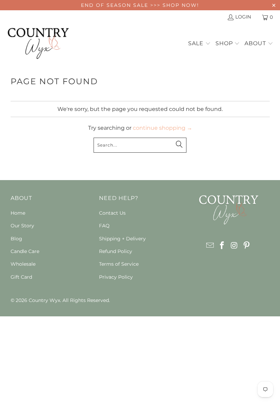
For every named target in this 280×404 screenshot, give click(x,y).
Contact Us (112, 213)
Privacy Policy (116, 277)
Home (18, 213)
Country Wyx (44, 300)
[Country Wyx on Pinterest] (246, 245)
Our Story (22, 226)
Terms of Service (119, 264)
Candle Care (25, 251)
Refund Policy (115, 251)
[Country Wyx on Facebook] (222, 245)
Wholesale (23, 264)
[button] (199, 44)
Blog (16, 239)
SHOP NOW (180, 5)
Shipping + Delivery (122, 239)
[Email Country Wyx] (210, 245)
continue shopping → (162, 128)
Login (243, 17)
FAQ (104, 226)
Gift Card (21, 277)
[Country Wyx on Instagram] (234, 245)
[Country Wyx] (38, 43)
